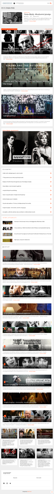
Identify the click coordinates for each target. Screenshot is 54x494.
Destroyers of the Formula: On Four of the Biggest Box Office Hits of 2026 (29, 221)
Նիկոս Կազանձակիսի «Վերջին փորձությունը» (20, 349)
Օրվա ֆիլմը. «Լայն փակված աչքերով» (17, 313)
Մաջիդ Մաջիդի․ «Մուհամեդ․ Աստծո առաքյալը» (20, 402)
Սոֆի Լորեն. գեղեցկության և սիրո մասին (18, 260)
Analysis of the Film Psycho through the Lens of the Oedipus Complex (24, 295)
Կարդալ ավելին (32, 21)
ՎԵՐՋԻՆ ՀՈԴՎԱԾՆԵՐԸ (10, 217)
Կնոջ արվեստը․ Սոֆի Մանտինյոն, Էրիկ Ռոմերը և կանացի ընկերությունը (32, 227)
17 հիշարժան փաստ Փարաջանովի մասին (18, 277)
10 (5, 416)
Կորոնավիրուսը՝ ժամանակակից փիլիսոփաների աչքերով (44, 455)
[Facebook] (4, 483)
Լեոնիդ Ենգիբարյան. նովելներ (14, 367)
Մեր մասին (38, 477)
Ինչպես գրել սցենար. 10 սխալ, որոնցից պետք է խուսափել (24, 384)
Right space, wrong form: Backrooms (22, 239)
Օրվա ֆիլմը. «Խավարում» (10, 130)
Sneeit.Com (29, 491)
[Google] (10, 483)
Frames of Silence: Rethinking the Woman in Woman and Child (27, 435)
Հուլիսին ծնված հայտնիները (14, 331)
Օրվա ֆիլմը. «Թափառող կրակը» (37, 14)
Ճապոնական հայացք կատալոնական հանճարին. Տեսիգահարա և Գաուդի (32, 233)
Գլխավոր (15, 477)
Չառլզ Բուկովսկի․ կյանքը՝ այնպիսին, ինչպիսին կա (25, 455)
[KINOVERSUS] (13, 4)
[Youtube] (7, 483)
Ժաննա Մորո (27, 12)
